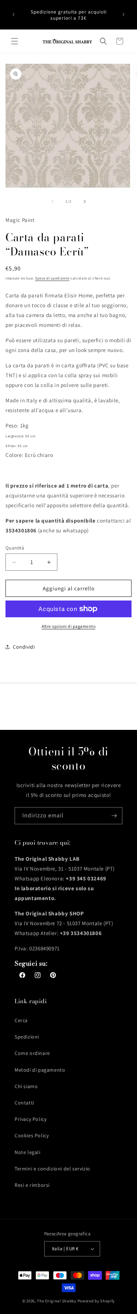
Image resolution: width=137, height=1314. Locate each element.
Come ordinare (32, 1053)
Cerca (21, 1020)
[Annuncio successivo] (123, 15)
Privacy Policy (30, 1119)
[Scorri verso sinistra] (53, 201)
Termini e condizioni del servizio (52, 1168)
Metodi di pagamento (40, 1070)
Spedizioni (27, 1036)
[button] (15, 41)
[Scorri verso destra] (85, 201)
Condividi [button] (24, 647)
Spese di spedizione (52, 278)
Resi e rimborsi (32, 1185)
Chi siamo (26, 1086)
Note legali (28, 1152)
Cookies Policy (32, 1135)
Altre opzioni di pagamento (68, 626)
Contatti (24, 1102)
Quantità (14, 548)
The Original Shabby (56, 1300)
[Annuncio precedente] (13, 15)
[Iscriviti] (114, 815)
